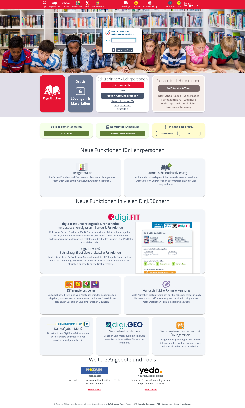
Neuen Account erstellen (122, 95)
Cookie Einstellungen (182, 404)
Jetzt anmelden (122, 85)
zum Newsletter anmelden (122, 133)
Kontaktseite (167, 133)
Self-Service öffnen (178, 88)
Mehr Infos (94, 389)
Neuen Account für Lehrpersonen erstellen (122, 105)
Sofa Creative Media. (116, 404)
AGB (158, 404)
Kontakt (141, 404)
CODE (108, 40)
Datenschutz (167, 404)
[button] (180, 4)
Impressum (151, 404)
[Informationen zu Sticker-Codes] (113, 50)
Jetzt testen (66, 133)
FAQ (189, 133)
